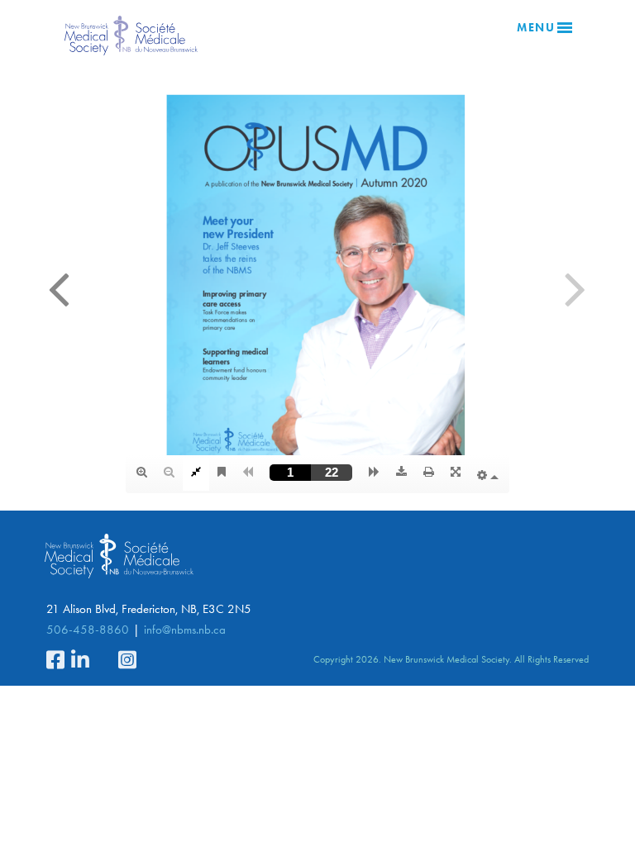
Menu (536, 28)
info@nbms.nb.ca (185, 629)
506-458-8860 (87, 629)
